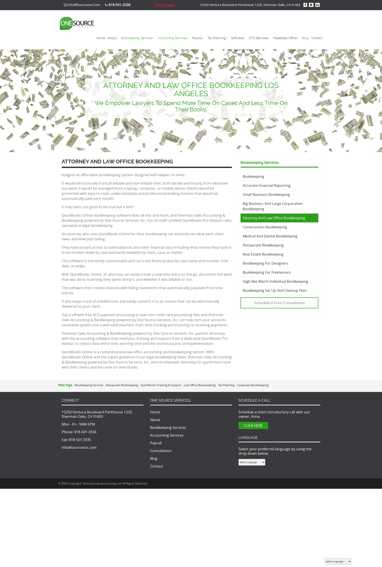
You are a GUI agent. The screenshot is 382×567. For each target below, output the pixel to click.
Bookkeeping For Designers (265, 263)
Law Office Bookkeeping (200, 385)
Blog (305, 38)
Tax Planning (217, 38)
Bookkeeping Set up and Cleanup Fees (275, 290)
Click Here (253, 425)
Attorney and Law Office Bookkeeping (274, 218)
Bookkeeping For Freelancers (267, 272)
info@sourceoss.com (83, 4)
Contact (316, 38)
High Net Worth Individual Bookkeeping (275, 281)
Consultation (161, 450)
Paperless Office (285, 38)
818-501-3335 (80, 439)
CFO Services (258, 38)
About (111, 38)
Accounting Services (172, 38)
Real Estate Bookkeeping (263, 254)
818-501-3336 (85, 432)
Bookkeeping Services (137, 38)
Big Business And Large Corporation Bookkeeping (273, 206)
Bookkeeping (253, 176)
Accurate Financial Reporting (266, 185)
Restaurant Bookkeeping (263, 245)
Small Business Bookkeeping (266, 194)
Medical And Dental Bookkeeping (270, 236)
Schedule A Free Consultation (279, 302)
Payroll (197, 38)
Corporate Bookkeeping (252, 385)
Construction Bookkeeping (265, 227)
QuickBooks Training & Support (161, 385)
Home (100, 38)
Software (237, 38)
